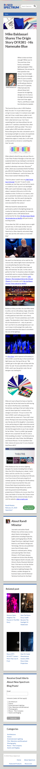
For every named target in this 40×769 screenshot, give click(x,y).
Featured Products (15, 764)
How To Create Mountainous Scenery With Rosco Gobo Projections (25, 658)
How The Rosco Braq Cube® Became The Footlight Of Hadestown (25, 619)
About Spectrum (29, 760)
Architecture (11, 734)
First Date (11, 356)
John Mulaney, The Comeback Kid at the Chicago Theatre (19, 279)
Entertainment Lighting (15, 739)
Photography (11, 743)
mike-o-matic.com (22, 499)
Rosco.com (28, 764)
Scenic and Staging (13, 748)
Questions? (9, 510)
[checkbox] (20, 707)
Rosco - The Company (14, 745)
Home (19, 760)
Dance (9, 737)
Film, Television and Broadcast (29, 507)
